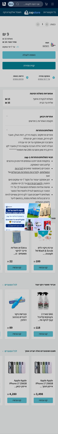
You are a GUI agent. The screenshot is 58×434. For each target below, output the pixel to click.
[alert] (29, 217)
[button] (49, 204)
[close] (49, 204)
